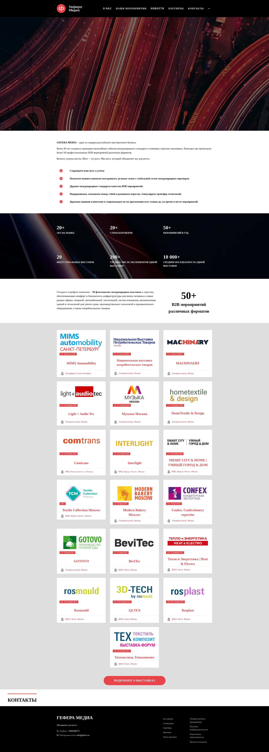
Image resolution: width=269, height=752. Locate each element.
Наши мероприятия (131, 8)
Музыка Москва (134, 414)
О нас (107, 8)
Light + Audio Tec (81, 414)
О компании (168, 723)
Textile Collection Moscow (81, 510)
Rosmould (81, 610)
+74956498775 (74, 731)
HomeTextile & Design (187, 413)
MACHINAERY (188, 363)
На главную (168, 719)
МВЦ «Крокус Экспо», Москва (131, 472)
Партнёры (176, 8)
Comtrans (81, 463)
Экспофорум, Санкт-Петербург (78, 373)
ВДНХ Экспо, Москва (127, 570)
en (209, 8)
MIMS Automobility (81, 363)
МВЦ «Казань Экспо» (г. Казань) (79, 472)
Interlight (135, 463)
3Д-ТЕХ (134, 610)
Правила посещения (198, 742)
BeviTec (134, 561)
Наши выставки (170, 737)
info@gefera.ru (83, 735)
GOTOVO (81, 561)
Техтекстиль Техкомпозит (134, 657)
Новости (157, 8)
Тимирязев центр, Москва (129, 373)
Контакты (196, 8)
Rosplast (188, 610)
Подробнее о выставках (134, 680)
